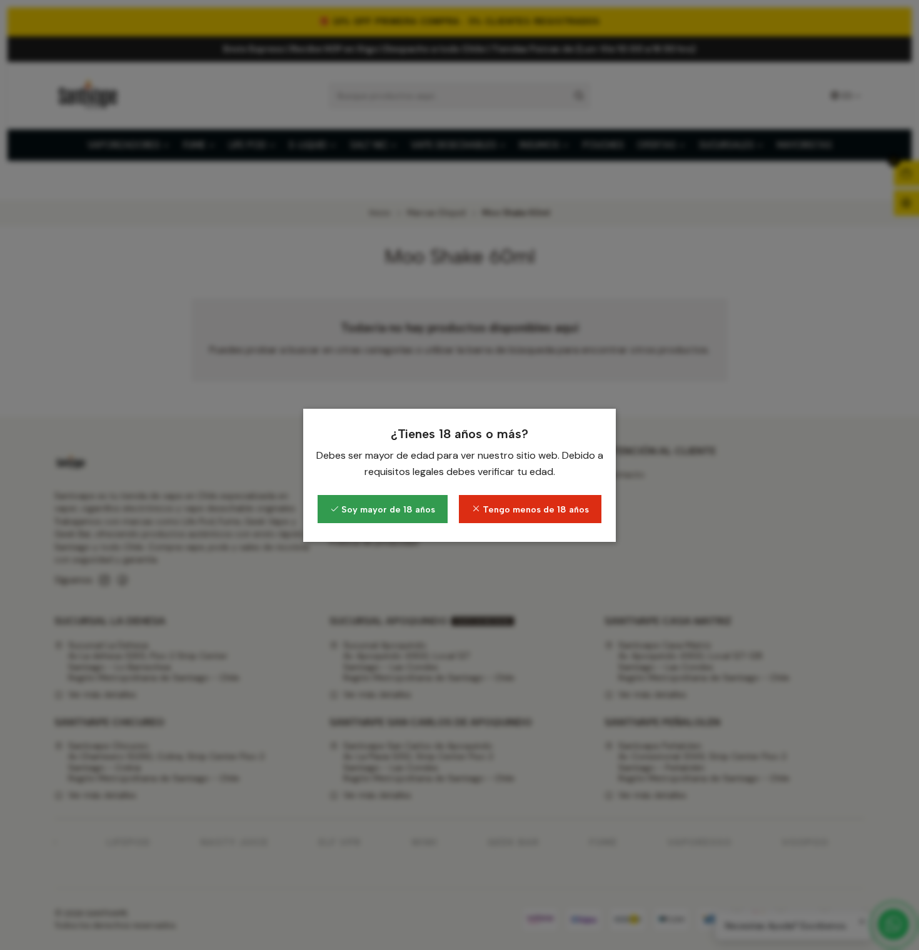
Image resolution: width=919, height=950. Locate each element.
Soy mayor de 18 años (387, 509)
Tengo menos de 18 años (534, 509)
